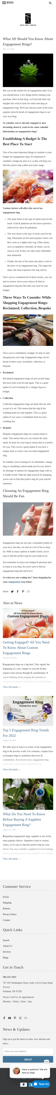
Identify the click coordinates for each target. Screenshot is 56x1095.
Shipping (7, 902)
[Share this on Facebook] (17, 591)
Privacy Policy (10, 914)
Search (6, 940)
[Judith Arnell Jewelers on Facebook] (4, 1018)
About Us (7, 946)
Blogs (5, 957)
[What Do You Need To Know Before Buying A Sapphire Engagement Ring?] (28, 795)
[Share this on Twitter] (11, 591)
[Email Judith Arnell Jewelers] (25, 1018)
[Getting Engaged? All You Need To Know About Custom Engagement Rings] (28, 624)
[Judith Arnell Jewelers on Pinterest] (15, 1018)
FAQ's (6, 897)
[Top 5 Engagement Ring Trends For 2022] (28, 712)
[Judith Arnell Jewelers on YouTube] (9, 1018)
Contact (6, 920)
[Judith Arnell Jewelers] (28, 20)
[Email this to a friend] (28, 591)
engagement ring (16, 582)
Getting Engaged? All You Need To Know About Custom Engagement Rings (26, 647)
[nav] (8, 3)
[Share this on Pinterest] (22, 591)
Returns (6, 908)
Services (7, 951)
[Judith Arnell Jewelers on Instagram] (20, 1018)
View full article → (12, 687)
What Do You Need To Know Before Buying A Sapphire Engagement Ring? (24, 819)
